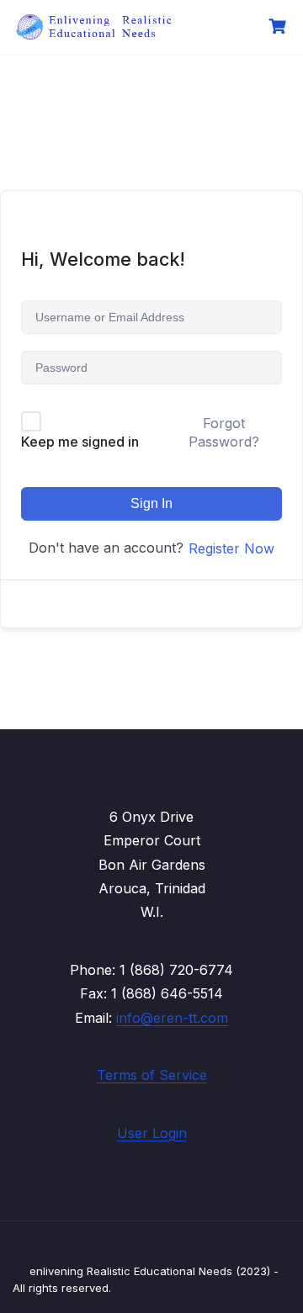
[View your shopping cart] (279, 26)
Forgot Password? (224, 432)
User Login (152, 1133)
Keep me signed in (80, 441)
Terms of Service (152, 1075)
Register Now (231, 548)
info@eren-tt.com (172, 1017)
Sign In (151, 503)
